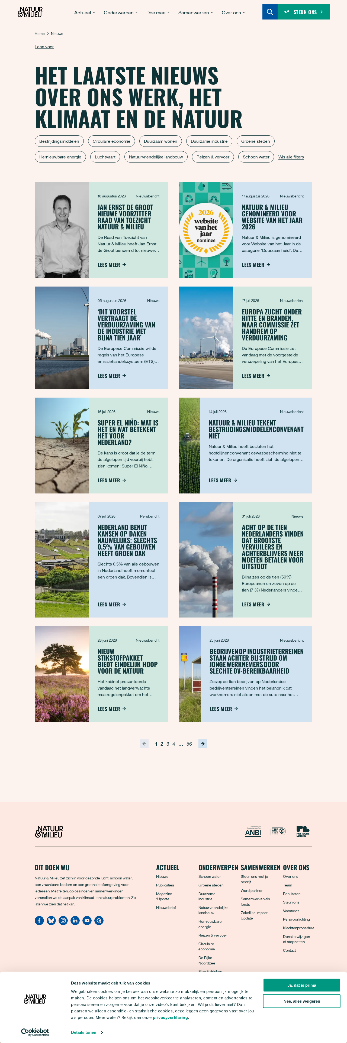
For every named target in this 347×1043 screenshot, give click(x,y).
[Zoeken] (270, 12)
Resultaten (291, 893)
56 (189, 744)
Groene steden (255, 141)
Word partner (252, 890)
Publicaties (165, 885)
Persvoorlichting (296, 919)
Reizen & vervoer (213, 157)
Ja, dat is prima (301, 985)
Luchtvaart (105, 157)
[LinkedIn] (75, 923)
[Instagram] (63, 923)
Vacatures (291, 910)
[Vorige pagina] (144, 743)
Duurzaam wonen (160, 141)
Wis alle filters (291, 157)
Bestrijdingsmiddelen (59, 141)
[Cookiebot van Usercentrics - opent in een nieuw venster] (35, 1032)
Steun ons (291, 902)
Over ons (290, 876)
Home (40, 33)
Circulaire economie (111, 141)
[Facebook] (39, 923)
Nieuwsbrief (166, 907)
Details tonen (83, 1032)
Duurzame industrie (209, 141)
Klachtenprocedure (298, 927)
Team (287, 885)
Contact (289, 950)
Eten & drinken (210, 971)
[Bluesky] (51, 923)
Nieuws (162, 876)
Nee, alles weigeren (302, 1001)
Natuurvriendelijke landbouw (156, 157)
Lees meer (109, 264)
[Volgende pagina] (202, 743)
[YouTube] (87, 923)
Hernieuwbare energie (60, 157)
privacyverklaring (170, 1017)
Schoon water (256, 157)
